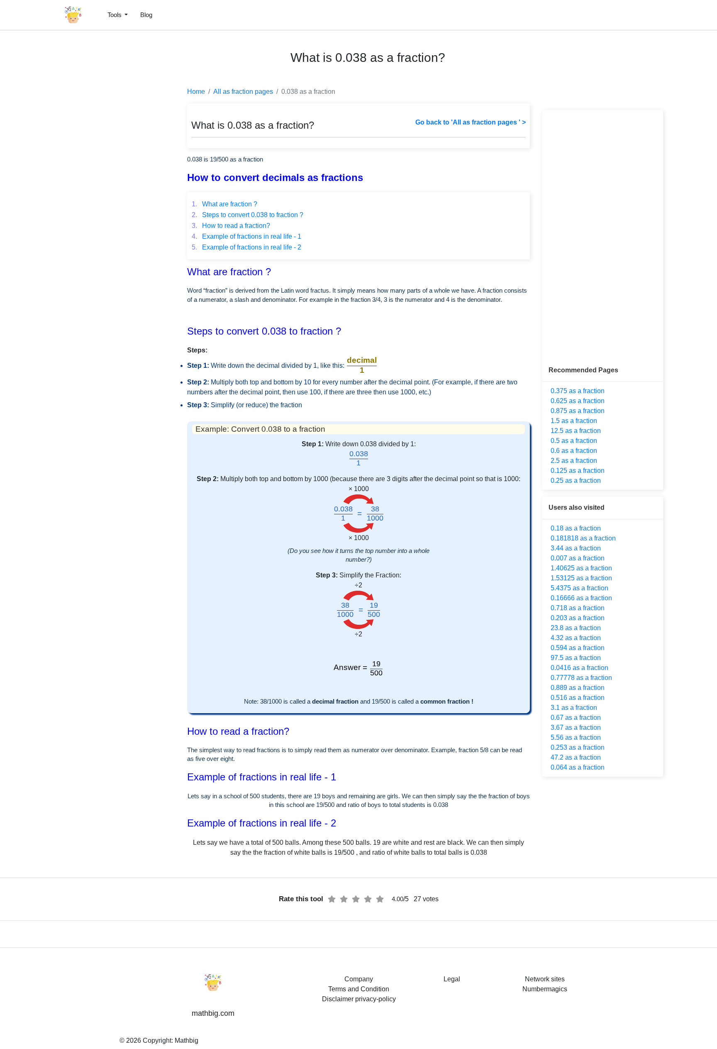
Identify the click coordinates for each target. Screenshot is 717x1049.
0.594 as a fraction (578, 647)
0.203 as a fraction (578, 617)
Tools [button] (115, 14)
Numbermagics (544, 989)
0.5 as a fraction (574, 440)
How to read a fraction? (231, 225)
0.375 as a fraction (578, 390)
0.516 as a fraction (578, 697)
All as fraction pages (243, 91)
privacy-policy (375, 999)
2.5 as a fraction (574, 460)
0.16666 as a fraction (581, 598)
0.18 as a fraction (576, 528)
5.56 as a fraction (576, 737)
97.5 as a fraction (576, 657)
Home (196, 91)
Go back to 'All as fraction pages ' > (470, 122)
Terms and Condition (358, 989)
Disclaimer (338, 999)
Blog (146, 14)
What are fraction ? (224, 204)
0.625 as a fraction (578, 400)
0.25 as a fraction (576, 480)
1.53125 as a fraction (581, 578)
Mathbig (186, 1040)
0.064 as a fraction (578, 767)
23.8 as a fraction (576, 627)
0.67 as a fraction (576, 717)
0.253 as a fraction (578, 747)
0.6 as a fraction (574, 450)
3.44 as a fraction (576, 548)
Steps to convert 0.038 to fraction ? (247, 214)
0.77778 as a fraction (581, 677)
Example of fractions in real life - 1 (246, 236)
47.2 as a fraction (576, 757)
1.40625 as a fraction (581, 568)
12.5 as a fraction (576, 430)
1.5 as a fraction (574, 420)
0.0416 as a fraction (579, 667)
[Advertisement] (43, 199)
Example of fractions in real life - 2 (246, 247)
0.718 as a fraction (578, 607)
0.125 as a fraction (578, 470)
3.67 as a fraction (576, 727)
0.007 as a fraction (578, 558)
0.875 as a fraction (578, 410)
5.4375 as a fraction (579, 588)
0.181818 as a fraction (583, 538)
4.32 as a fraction (576, 637)
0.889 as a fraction (578, 687)
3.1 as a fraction (574, 707)
